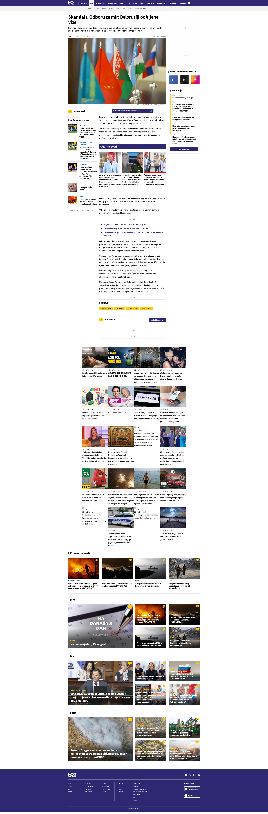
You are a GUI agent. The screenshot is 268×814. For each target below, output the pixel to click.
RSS (134, 797)
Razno (72, 641)
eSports (105, 784)
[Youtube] (199, 775)
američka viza (146, 308)
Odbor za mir (132, 308)
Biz (69, 789)
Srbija (172, 692)
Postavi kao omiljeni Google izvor (126, 111)
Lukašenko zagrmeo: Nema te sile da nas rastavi (125, 228)
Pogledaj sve (184, 149)
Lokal (104, 792)
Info (69, 784)
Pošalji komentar (157, 320)
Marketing (136, 784)
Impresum (136, 786)
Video (121, 784)
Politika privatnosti (140, 792)
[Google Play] (192, 789)
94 (75, 184)
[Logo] (71, 3)
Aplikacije (136, 794)
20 (75, 197)
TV (119, 786)
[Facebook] (173, 79)
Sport (70, 786)
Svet (70, 36)
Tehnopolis (106, 786)
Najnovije (84, 3)
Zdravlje (88, 784)
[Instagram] (195, 79)
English (121, 789)
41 (75, 165)
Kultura (88, 789)
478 (75, 125)
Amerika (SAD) (106, 308)
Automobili (106, 789)
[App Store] (192, 795)
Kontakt (136, 800)
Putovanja (89, 786)
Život (70, 792)
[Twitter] (184, 79)
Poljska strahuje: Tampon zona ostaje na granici (125, 224)
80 (75, 143)
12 (97, 559)
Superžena (89, 792)
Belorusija (120, 308)
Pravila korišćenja (139, 789)
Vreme (121, 792)
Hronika (73, 747)
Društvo (82, 184)
